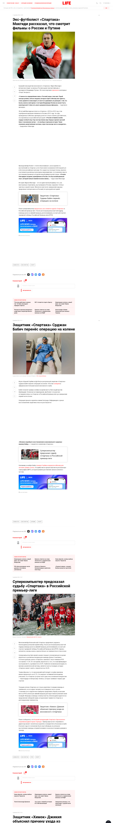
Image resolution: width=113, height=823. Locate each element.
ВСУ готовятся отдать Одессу (43, 302)
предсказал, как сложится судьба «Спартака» (49, 208)
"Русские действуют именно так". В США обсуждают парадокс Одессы (22, 303)
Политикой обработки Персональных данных (42, 8)
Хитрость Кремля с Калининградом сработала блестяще (42, 568)
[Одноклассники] (43, 274)
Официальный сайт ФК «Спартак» (34, 637)
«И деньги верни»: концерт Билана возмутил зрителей (63, 567)
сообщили (57, 383)
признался (55, 90)
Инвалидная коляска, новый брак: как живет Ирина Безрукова (63, 303)
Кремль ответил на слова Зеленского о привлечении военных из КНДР (42, 311)
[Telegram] (35, 274)
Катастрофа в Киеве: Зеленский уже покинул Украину (62, 311)
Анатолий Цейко (23, 492)
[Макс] (32, 274)
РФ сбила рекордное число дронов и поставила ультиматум (22, 568)
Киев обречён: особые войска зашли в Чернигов (64, 559)
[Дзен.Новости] (28, 274)
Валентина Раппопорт (25, 235)
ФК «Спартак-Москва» (41, 376)
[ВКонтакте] (39, 274)
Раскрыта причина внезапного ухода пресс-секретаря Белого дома (23, 311)
